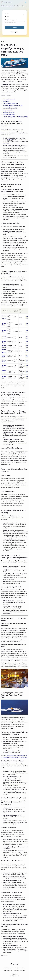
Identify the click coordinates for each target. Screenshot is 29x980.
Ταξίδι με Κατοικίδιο (8, 110)
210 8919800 (10, 139)
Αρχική (4, 41)
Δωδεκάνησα (17, 5)
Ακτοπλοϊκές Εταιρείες (20, 968)
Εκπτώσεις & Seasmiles (9, 112)
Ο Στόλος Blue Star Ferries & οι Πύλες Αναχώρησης (15, 116)
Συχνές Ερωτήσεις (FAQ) (9, 114)
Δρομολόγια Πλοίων (8, 970)
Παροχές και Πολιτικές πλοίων (10, 108)
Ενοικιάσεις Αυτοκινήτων (19, 970)
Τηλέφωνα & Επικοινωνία (9, 99)
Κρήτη (27, 5)
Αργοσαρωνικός (9, 5)
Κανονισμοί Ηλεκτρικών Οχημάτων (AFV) (13, 105)
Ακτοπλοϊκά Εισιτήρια (8, 968)
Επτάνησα (23, 5)
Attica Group (5, 143)
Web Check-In (6, 101)
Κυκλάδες (3, 5)
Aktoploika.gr (8, 2)
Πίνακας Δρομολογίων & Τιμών (10, 103)
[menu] (26, 2)
